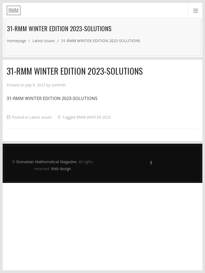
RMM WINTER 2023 (93, 117)
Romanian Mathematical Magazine (46, 161)
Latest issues (43, 40)
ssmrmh (59, 84)
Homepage (16, 40)
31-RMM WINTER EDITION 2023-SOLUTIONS (52, 98)
